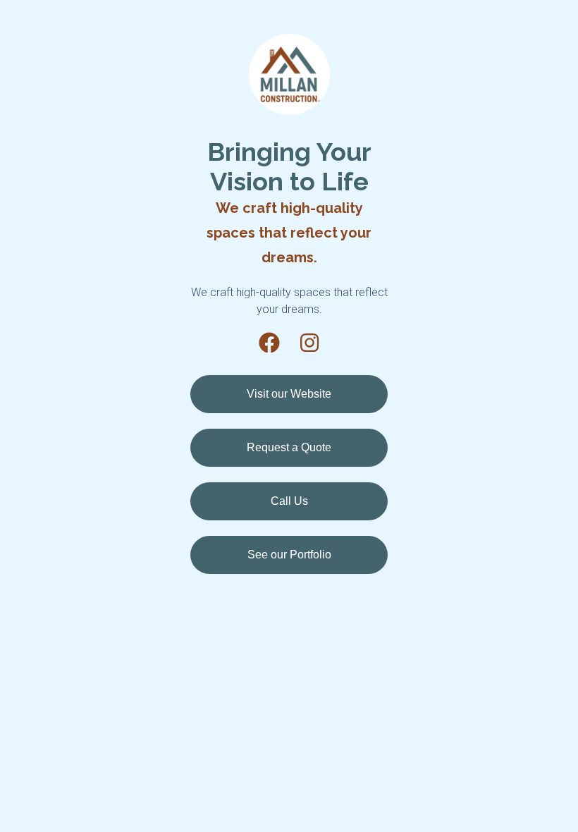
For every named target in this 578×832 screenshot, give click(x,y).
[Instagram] (309, 342)
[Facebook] (269, 342)
